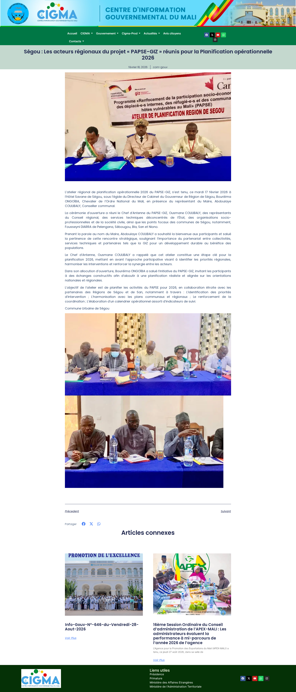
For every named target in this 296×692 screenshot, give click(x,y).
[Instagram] (215, 39)
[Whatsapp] (223, 35)
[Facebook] (206, 35)
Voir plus (70, 638)
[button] (84, 524)
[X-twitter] (212, 35)
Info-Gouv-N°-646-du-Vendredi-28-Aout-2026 (102, 627)
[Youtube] (217, 35)
